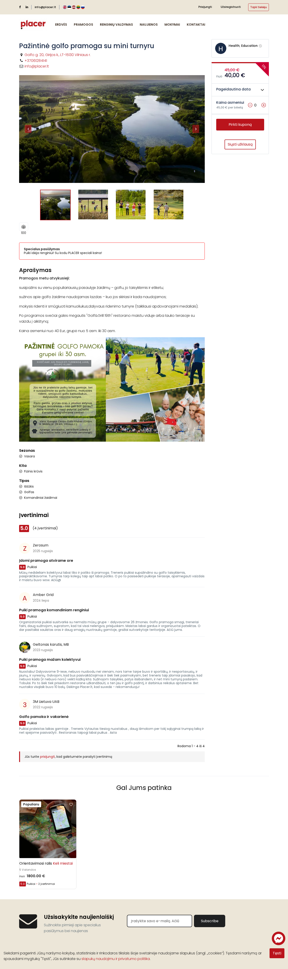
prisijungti (47, 756)
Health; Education (243, 45)
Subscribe (209, 921)
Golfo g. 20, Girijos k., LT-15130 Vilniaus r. (58, 54)
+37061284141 (36, 60)
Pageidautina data (233, 89)
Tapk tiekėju (258, 7)
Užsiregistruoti (231, 7)
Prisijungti (205, 7)
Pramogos (83, 24)
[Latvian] (74, 7)
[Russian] (83, 7)
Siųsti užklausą (240, 144)
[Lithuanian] (78, 7)
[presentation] (28, 129)
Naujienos (149, 24)
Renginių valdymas (116, 24)
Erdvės (61, 24)
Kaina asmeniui (230, 103)
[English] (65, 7)
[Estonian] (69, 7)
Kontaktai (196, 24)
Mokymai (172, 24)
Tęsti (277, 953)
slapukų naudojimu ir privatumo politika (115, 958)
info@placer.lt (45, 7)
